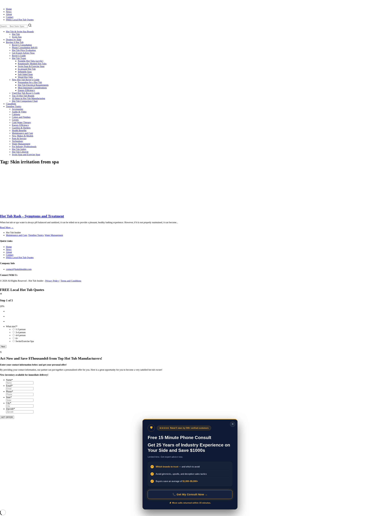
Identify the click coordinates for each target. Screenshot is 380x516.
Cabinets (16, 114)
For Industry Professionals (24, 146)
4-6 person (21, 335)
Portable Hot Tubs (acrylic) (30, 61)
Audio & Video (19, 112)
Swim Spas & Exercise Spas (31, 66)
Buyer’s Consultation (22, 45)
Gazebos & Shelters (21, 128)
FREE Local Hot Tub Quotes (20, 19)
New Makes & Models (22, 136)
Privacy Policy (52, 281)
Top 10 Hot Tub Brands (23, 95)
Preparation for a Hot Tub (30, 82)
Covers (15, 120)
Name (9, 380)
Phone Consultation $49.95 (24, 47)
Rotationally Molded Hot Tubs (32, 63)
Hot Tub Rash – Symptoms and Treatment (32, 216)
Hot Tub (16, 34)
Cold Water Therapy (21, 122)
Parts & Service (19, 138)
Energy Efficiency (26, 90)
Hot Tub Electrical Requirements (33, 85)
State (9, 397)
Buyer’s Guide (19, 55)
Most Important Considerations (32, 87)
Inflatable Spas (25, 71)
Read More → (7, 227)
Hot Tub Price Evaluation (24, 50)
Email (9, 385)
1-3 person (21, 329)
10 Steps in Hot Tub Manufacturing (28, 98)
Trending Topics (13, 106)
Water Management (21, 144)
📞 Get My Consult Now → (190, 494)
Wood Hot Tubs (25, 77)
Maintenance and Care (22, 133)
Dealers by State (13, 39)
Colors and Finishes (21, 117)
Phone (9, 391)
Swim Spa (17, 37)
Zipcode (10, 409)
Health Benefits (19, 130)
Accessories (17, 109)
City (8, 403)
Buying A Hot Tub (14, 42)
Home (9, 9)
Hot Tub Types (19, 58)
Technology (17, 141)
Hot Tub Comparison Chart (25, 101)
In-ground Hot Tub (27, 69)
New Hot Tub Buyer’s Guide (25, 79)
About (9, 14)
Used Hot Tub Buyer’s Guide (26, 93)
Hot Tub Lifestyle (20, 152)
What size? (11, 326)
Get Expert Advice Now (23, 53)
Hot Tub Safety (19, 149)
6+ (17, 338)
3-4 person (21, 332)
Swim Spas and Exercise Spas (26, 154)
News (8, 11)
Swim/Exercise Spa (25, 341)
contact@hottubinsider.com (18, 269)
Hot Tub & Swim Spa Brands (20, 31)
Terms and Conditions (71, 281)
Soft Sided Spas (25, 74)
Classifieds (11, 103)
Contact (9, 17)
